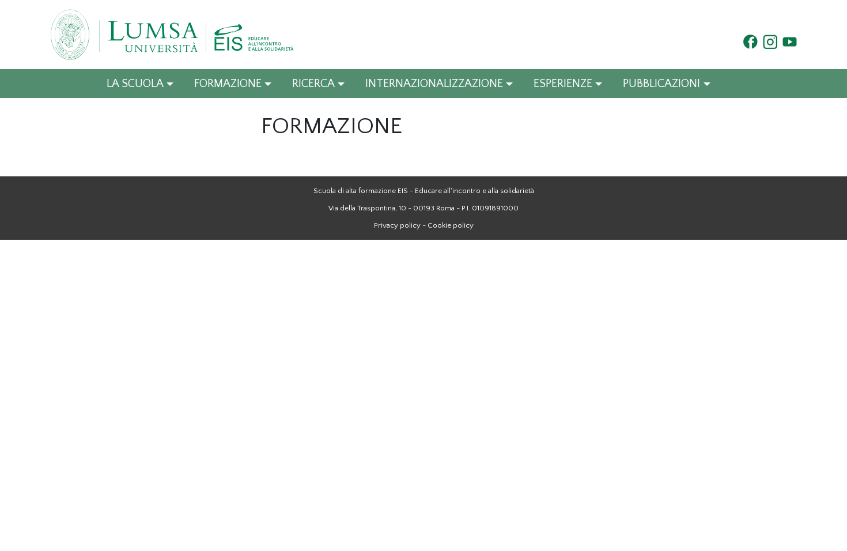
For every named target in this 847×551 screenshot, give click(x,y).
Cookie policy (451, 225)
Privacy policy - (400, 225)
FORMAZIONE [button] (228, 83)
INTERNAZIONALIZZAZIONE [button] (434, 83)
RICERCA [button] (313, 83)
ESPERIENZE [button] (563, 83)
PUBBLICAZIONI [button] (661, 83)
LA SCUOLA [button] (135, 83)
